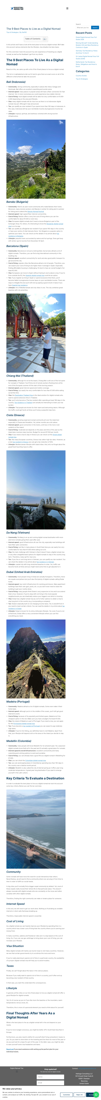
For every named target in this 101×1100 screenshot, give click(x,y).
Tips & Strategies (12, 32)
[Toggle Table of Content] (43, 39)
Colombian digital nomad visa (35, 760)
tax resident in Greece (20, 442)
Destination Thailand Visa (24, 395)
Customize (66, 1095)
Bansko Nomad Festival (36, 211)
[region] (50, 1093)
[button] (67, 8)
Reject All (79, 1095)
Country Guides (81, 76)
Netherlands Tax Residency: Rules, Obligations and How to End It (86, 64)
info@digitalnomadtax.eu (87, 1068)
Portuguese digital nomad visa (24, 723)
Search (78, 24)
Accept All (92, 1095)
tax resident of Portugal (31, 726)
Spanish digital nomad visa (35, 275)
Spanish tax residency (19, 285)
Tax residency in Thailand (23, 403)
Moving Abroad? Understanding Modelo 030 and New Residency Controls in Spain (87, 45)
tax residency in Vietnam (45, 562)
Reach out (10, 1049)
